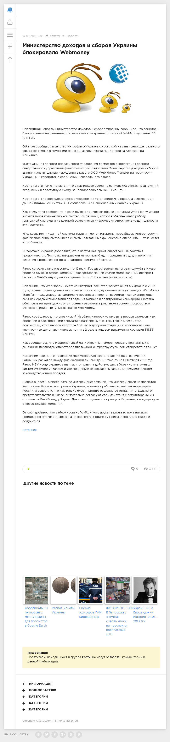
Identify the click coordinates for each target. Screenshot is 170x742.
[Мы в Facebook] (54, 734)
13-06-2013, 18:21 (32, 36)
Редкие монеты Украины (63, 610)
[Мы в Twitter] (46, 734)
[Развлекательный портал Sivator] (10, 10)
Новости (73, 36)
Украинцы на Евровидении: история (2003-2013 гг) (145, 615)
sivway (55, 36)
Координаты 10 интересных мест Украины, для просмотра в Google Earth (36, 617)
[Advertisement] (91, 19)
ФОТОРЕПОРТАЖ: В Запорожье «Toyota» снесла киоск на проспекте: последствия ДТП (118, 621)
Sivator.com (44, 721)
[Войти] (10, 22)
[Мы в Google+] (63, 734)
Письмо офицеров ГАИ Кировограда (90, 612)
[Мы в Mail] (79, 734)
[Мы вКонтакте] (38, 734)
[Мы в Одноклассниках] (71, 734)
